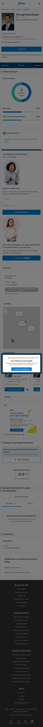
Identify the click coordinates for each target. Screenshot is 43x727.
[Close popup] (37, 357)
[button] (21, 369)
